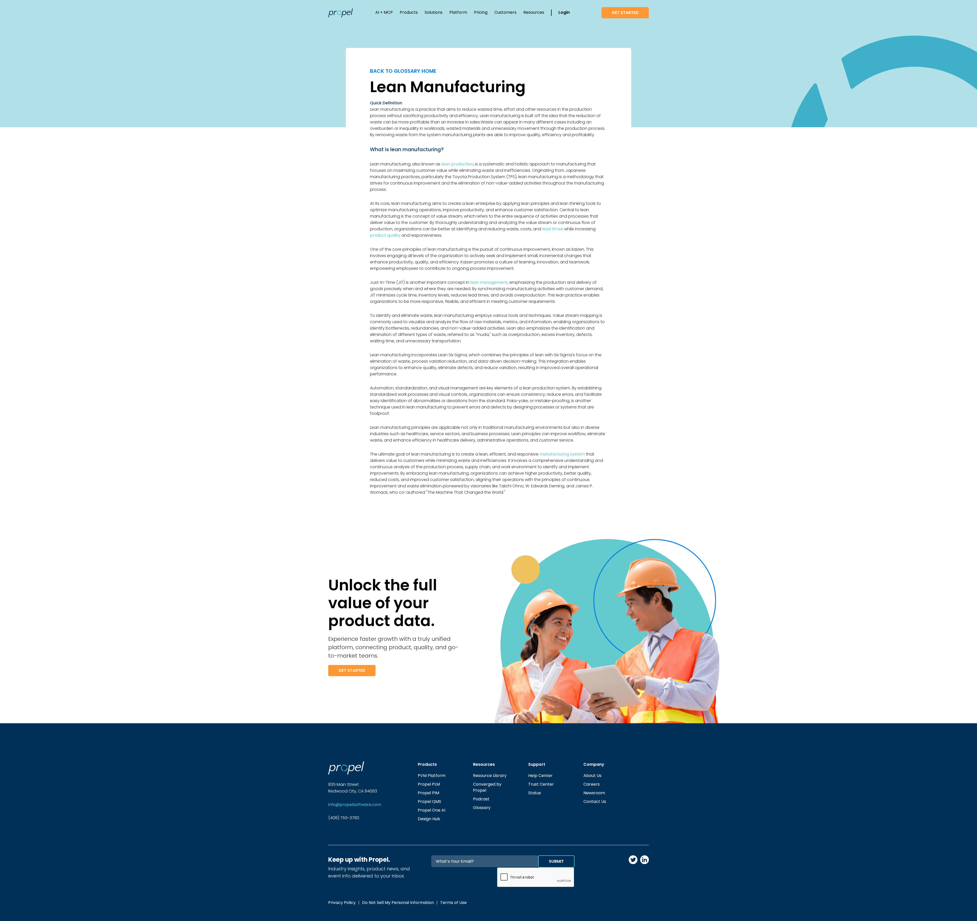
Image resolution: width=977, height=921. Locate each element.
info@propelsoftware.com (354, 804)
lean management (489, 282)
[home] (340, 12)
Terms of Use (453, 902)
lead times (552, 229)
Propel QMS (429, 801)
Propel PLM (429, 784)
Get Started (625, 13)
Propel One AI (431, 810)
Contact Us (594, 801)
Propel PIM (428, 793)
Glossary (482, 808)
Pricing (480, 12)
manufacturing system (562, 454)
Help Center (540, 775)
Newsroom (594, 793)
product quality (385, 235)
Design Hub (429, 819)
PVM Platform (432, 775)
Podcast (481, 799)
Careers (591, 784)
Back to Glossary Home (403, 71)
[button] (384, 12)
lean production (457, 164)
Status (534, 793)
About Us (592, 775)
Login (564, 12)
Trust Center (541, 784)
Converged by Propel (487, 787)
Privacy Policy (342, 902)
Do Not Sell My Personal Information (398, 902)
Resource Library (490, 775)
